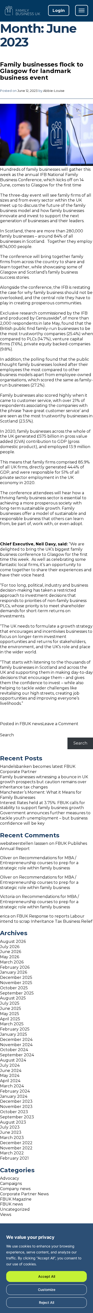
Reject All (46, 1302)
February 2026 (15, 967)
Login (59, 10)
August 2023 (13, 1122)
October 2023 (14, 1111)
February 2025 (15, 1029)
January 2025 (13, 1034)
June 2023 (10, 1132)
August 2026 (13, 941)
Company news (15, 1188)
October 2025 (14, 988)
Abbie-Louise (53, 91)
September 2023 (17, 1117)
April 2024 (10, 1080)
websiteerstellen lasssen (24, 843)
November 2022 (16, 1148)
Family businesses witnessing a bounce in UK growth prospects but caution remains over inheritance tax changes (44, 782)
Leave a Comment (60, 723)
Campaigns (11, 1183)
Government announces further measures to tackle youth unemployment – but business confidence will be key (45, 818)
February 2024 (15, 1091)
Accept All (46, 1276)
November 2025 (16, 982)
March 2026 (12, 962)
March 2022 (12, 1153)
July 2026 (9, 946)
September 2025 (17, 993)
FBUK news (31, 723)
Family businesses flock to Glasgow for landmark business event (41, 71)
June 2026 (10, 951)
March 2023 (12, 1137)
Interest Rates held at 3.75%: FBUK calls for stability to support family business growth (42, 805)
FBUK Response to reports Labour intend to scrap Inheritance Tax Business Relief (46, 919)
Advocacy (9, 1178)
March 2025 (12, 1024)
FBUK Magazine (15, 1199)
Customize (46, 1289)
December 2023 (16, 1101)
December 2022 (16, 1142)
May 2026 (9, 957)
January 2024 (13, 1096)
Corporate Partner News (24, 1194)
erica (4, 916)
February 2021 (14, 1158)
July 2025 (9, 1003)
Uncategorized (15, 1209)
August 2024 (13, 1060)
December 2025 (16, 977)
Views (5, 1214)
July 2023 (10, 1127)
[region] (46, 1271)
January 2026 (13, 972)
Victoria (7, 896)
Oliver (6, 857)
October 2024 (14, 1049)
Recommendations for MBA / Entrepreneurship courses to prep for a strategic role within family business (39, 863)
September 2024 (17, 1055)
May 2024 (9, 1075)
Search (7, 735)
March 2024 (12, 1086)
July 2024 (10, 1065)
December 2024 (16, 1039)
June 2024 (10, 1070)
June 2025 (10, 1008)
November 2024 (16, 1044)
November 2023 (16, 1106)
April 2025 (10, 1019)
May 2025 (9, 1013)
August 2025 (13, 998)
